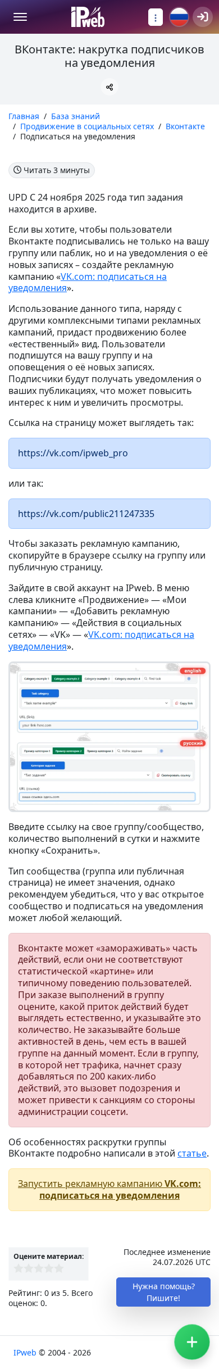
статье (192, 1153)
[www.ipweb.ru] (88, 17)
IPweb (26, 1352)
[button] (109, 87)
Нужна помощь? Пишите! (164, 1292)
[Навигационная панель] (155, 17)
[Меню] (20, 17)
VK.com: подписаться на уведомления (87, 282)
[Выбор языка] (179, 17)
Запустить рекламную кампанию (109, 1189)
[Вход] (202, 17)
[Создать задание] (192, 1342)
